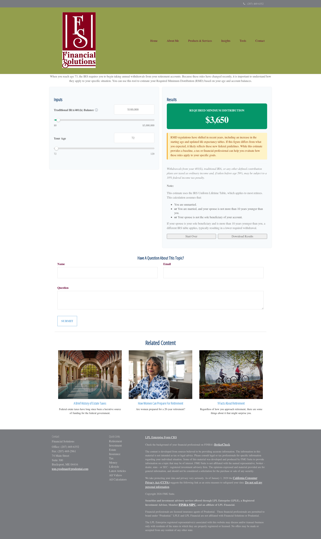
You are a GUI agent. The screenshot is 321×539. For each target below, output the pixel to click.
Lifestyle (114, 466)
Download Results (242, 236)
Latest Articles (117, 471)
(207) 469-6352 (255, 3)
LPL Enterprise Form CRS (161, 437)
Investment (115, 445)
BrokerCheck (222, 444)
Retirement (115, 441)
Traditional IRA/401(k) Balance (74, 110)
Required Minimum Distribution (216, 110)
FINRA (183, 504)
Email (167, 264)
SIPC (192, 504)
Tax (111, 458)
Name (61, 264)
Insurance (114, 454)
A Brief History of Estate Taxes (90, 403)
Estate (112, 450)
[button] (173, 40)
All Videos (115, 475)
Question (63, 288)
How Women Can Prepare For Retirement (160, 403)
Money (113, 462)
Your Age (60, 138)
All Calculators (118, 479)
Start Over (191, 236)
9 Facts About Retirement (231, 403)
